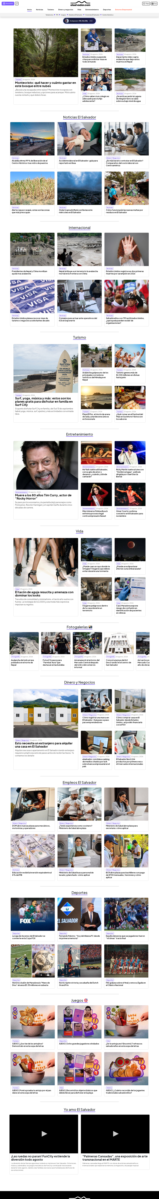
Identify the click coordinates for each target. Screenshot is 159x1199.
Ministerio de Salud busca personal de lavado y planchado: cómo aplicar (76, 873)
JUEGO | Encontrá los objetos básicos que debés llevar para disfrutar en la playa (78, 1091)
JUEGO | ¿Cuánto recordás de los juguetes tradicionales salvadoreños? (125, 1091)
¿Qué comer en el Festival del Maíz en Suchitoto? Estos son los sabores (129, 416)
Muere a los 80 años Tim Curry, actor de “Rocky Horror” (43, 496)
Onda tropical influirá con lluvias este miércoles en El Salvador (75, 211)
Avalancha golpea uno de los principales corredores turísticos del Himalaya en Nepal (95, 376)
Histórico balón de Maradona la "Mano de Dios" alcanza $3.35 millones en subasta (31, 984)
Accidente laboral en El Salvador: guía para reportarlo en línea (78, 161)
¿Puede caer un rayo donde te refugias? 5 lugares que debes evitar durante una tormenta (96, 568)
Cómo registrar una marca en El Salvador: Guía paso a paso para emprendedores (95, 720)
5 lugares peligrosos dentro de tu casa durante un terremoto (95, 608)
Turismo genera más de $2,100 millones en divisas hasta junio (128, 375)
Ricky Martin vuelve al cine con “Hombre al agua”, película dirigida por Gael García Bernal (130, 473)
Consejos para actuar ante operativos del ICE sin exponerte (78, 319)
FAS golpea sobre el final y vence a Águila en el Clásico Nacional (126, 984)
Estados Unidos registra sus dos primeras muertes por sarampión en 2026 (125, 272)
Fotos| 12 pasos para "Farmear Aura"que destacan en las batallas (53, 662)
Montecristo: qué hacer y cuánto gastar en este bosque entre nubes (45, 84)
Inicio (29, 9)
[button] (147, 653)
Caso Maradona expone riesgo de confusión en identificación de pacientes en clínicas (128, 609)
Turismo (50, 9)
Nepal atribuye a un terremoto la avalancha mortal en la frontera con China (78, 272)
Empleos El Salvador (75, 15)
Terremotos (49, 15)
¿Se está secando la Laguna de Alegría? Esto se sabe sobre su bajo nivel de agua (128, 98)
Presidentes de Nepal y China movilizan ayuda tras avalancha (29, 272)
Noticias (39, 9)
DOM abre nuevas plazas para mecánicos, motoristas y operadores (31, 827)
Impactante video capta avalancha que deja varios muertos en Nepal (128, 59)
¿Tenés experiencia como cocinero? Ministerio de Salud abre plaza (75, 827)
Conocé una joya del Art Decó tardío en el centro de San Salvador (118, 662)
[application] (44, 1134)
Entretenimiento (92, 9)
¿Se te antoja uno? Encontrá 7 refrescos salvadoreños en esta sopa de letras (124, 1044)
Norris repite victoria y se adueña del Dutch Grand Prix (78, 984)
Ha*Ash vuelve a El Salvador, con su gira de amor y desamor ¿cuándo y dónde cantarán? (95, 473)
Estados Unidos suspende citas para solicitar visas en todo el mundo (94, 59)
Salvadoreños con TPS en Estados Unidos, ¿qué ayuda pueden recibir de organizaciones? (125, 320)
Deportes (107, 9)
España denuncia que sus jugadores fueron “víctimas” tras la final (125, 937)
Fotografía (15, 656)
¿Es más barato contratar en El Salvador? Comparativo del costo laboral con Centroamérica (124, 163)
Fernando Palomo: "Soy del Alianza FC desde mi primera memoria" (79, 937)
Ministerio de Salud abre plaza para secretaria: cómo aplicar (122, 827)
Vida (79, 9)
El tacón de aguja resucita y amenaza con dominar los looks (44, 593)
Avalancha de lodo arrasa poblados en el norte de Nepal (22, 662)
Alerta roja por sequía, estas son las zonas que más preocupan (31, 211)
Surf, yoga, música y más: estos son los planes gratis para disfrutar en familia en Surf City (44, 401)
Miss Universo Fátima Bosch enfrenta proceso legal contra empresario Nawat (95, 513)
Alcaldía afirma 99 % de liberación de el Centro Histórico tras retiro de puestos (30, 161)
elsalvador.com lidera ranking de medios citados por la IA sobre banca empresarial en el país (96, 763)
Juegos (63, 15)
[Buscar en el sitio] (16, 3)
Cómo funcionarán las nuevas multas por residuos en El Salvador (124, 211)
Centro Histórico (107, 15)
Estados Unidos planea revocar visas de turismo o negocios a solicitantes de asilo (31, 319)
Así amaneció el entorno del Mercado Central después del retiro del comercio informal (87, 663)
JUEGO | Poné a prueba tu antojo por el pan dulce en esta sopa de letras (31, 1091)
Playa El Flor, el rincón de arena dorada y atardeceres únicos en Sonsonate (96, 416)
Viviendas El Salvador (92, 15)
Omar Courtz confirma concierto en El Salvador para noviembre (129, 513)
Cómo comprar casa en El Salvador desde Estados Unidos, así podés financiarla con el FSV (129, 721)
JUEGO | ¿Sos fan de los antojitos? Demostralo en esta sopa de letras (28, 1044)
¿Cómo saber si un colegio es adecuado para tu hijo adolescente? (95, 98)
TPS (57, 15)
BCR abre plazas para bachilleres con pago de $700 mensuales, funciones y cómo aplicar (125, 875)
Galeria (109, 1088)
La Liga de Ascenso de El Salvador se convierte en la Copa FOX (28, 937)
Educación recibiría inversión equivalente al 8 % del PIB (32, 873)
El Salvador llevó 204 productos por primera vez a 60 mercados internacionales (129, 761)
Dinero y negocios (65, 9)
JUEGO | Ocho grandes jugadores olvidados (79, 1043)
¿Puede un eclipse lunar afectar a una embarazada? (128, 567)
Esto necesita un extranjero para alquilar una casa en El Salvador (44, 744)
